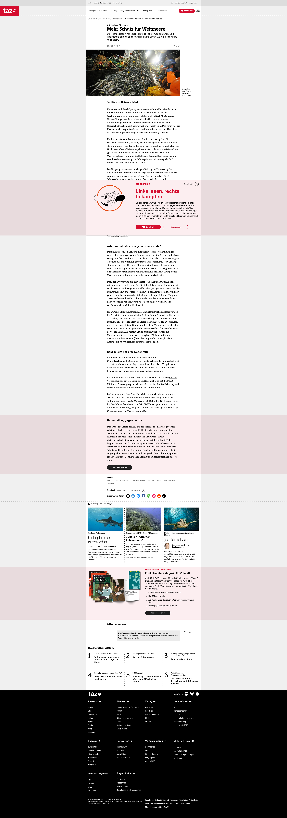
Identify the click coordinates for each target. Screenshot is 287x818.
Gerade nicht (188, 184)
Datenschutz (159, 803)
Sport (90, 721)
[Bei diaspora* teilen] (154, 496)
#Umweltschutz (126, 480)
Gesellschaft (93, 714)
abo (175, 707)
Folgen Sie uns (178, 694)
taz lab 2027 (150, 761)
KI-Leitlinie (193, 800)
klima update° (93, 754)
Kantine (91, 783)
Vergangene (150, 757)
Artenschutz (117, 19)
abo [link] (172, 3)
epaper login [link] (193, 3)
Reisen (91, 780)
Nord (90, 729)
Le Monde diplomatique (184, 754)
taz (94, 694)
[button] (198, 11)
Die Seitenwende (152, 714)
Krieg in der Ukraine (125, 718)
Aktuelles (149, 707)
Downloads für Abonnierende (129, 790)
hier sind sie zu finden (133, 638)
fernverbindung (94, 750)
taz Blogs (178, 747)
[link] (101, 11)
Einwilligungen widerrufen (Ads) (158, 807)
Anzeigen (92, 790)
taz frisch (120, 750)
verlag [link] (90, 3)
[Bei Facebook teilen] (143, 496)
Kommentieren (122, 490)
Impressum (171, 803)
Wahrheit (92, 732)
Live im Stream (151, 754)
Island (119, 721)
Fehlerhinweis (135, 490)
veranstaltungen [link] (100, 3)
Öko (99, 19)
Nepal (119, 714)
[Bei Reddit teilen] (159, 496)
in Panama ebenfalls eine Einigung (143, 397)
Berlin (90, 725)
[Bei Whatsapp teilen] (148, 496)
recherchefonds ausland (184, 718)
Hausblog (149, 711)
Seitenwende (186, 803)
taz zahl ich (178, 714)
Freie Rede (92, 761)
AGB (178, 803)
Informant (149, 803)
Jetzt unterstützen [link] (119, 467)
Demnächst (150, 747)
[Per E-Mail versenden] (128, 496)
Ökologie (106, 19)
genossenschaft (180, 711)
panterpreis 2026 (181, 725)
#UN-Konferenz (169, 480)
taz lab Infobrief (123, 757)
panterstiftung (180, 721)
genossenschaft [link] (181, 3)
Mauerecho (93, 757)
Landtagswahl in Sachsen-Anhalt (128, 709)
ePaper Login (122, 786)
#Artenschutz (157, 480)
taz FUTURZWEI (180, 751)
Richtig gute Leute (124, 725)
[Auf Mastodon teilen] (133, 496)
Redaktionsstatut (161, 800)
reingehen (92, 765)
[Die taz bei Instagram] (197, 695)
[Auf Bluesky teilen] (138, 496)
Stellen (148, 718)
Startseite (91, 19)
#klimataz (110, 483)
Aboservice (121, 783)
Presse (148, 721)
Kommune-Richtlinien (179, 800)
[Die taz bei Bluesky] (192, 695)
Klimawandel (122, 729)
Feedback (121, 779)
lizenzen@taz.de (104, 803)
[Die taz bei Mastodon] (186, 695)
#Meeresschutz (112, 480)
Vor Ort (148, 750)
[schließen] (197, 184)
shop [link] (109, 3)
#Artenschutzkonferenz (141, 480)
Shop (90, 787)
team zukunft (122, 747)
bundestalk (92, 747)
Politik (90, 707)
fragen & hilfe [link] (117, 3)
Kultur (90, 718)
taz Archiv (178, 758)
